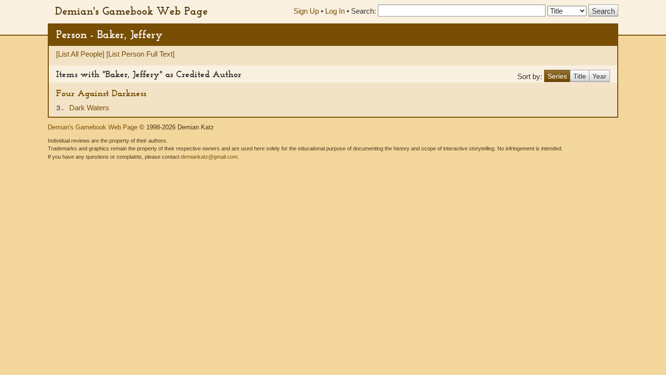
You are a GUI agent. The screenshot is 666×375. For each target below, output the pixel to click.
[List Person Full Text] (140, 54)
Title (579, 76)
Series (557, 76)
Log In (335, 11)
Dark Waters (89, 108)
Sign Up (306, 11)
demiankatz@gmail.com (209, 157)
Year (599, 76)
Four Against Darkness (101, 93)
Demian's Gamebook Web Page (131, 11)
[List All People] (80, 54)
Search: (363, 11)
